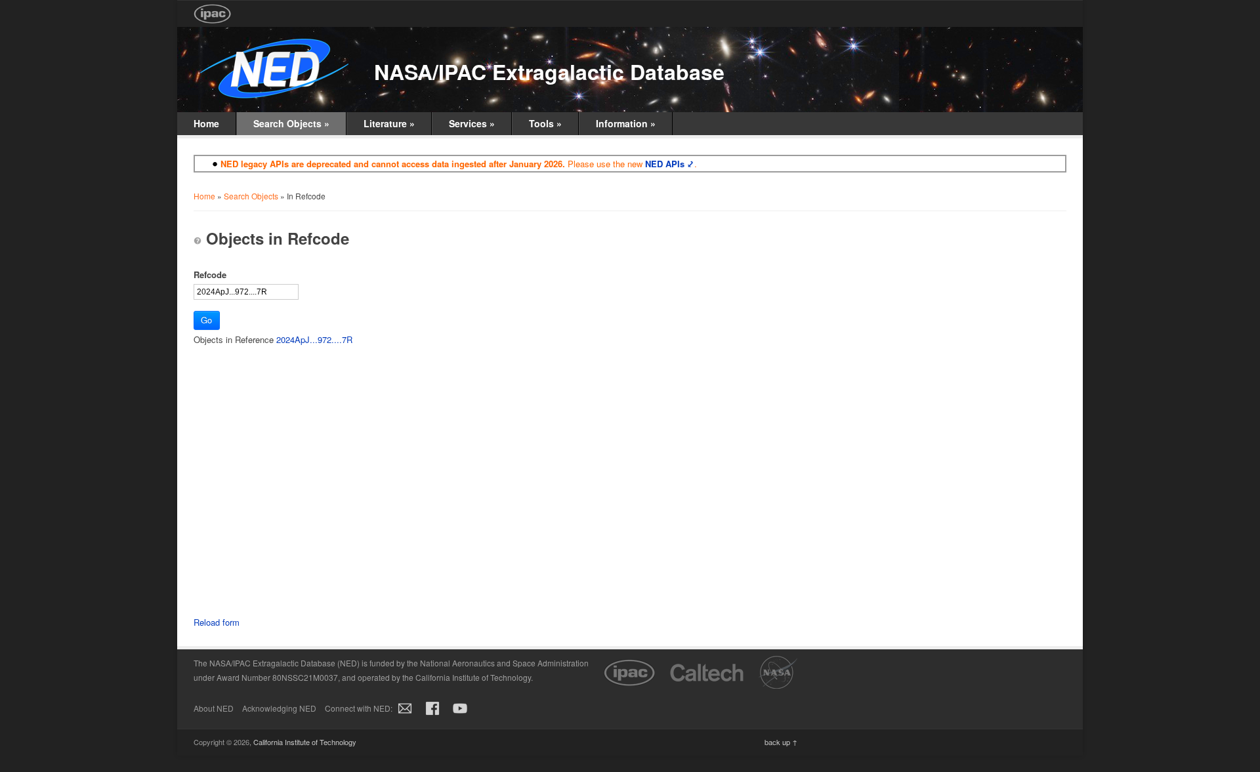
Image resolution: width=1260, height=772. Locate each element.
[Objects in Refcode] (197, 241)
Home (206, 123)
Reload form (217, 622)
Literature (389, 123)
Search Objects (291, 123)
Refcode (210, 274)
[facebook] (432, 715)
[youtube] (460, 715)
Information (626, 123)
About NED (214, 708)
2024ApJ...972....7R (314, 339)
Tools (545, 123)
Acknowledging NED (279, 708)
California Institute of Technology (304, 742)
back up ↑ (781, 742)
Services (472, 123)
